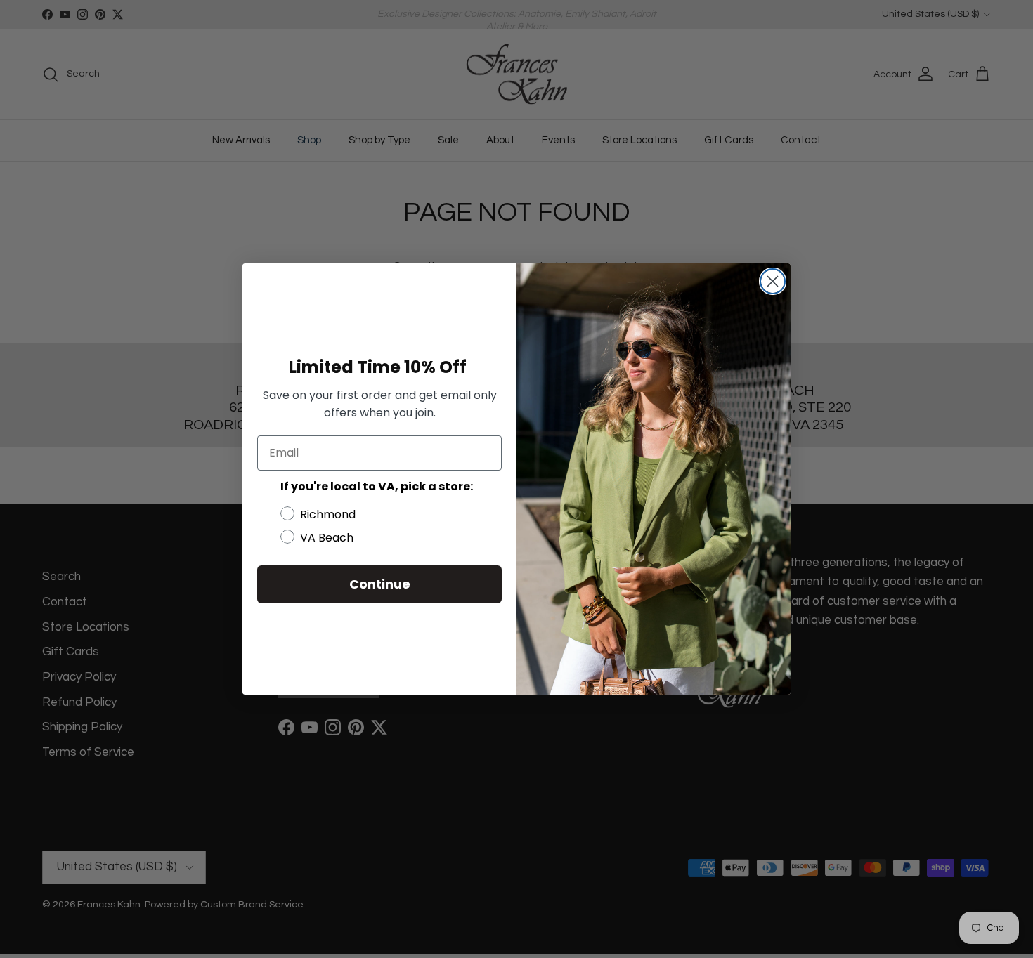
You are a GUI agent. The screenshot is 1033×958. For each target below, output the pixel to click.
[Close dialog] (772, 281)
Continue (379, 584)
